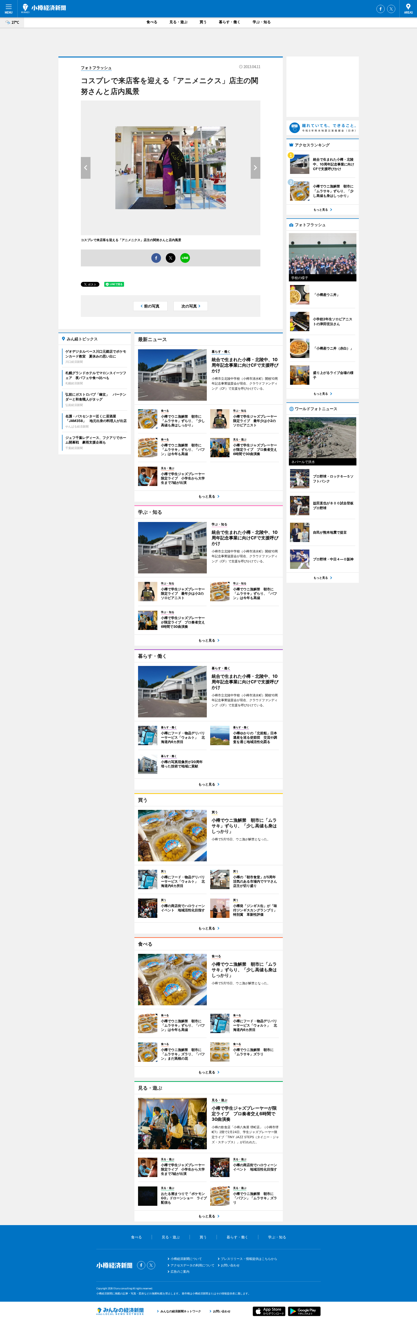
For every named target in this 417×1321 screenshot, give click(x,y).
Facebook (380, 9)
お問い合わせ (230, 1265)
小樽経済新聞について (186, 1259)
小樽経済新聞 (43, 8)
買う (203, 22)
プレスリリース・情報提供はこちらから (249, 1259)
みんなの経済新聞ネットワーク (120, 1311)
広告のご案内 (180, 1271)
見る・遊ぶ (178, 22)
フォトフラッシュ (96, 67)
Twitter (391, 9)
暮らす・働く (230, 22)
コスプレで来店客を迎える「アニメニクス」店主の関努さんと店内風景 (131, 240)
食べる (151, 22)
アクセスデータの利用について (193, 1265)
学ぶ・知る (262, 22)
